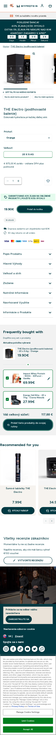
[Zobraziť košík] (50, 6)
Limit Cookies (28, 721)
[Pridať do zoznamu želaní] (48, 181)
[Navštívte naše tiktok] (20, 649)
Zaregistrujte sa (18, 619)
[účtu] (42, 6)
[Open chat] (42, 649)
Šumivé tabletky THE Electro (18, 490)
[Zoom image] (33, 53)
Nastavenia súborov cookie (19, 629)
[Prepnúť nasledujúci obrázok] (52, 69)
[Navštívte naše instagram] (6, 649)
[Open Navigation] (5, 6)
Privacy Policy (18, 706)
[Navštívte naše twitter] (35, 649)
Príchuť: (8, 131)
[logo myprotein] (27, 6)
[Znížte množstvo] (7, 181)
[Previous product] (46, 521)
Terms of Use (34, 706)
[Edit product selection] (48, 378)
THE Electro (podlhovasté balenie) (28, 46)
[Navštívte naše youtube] (27, 649)
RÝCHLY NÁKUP (20, 510)
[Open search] (12, 6)
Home (6, 46)
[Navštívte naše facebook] (13, 649)
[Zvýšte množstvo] (18, 181)
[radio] (28, 154)
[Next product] (52, 521)
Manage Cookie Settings (28, 712)
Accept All (28, 729)
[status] (13, 181)
